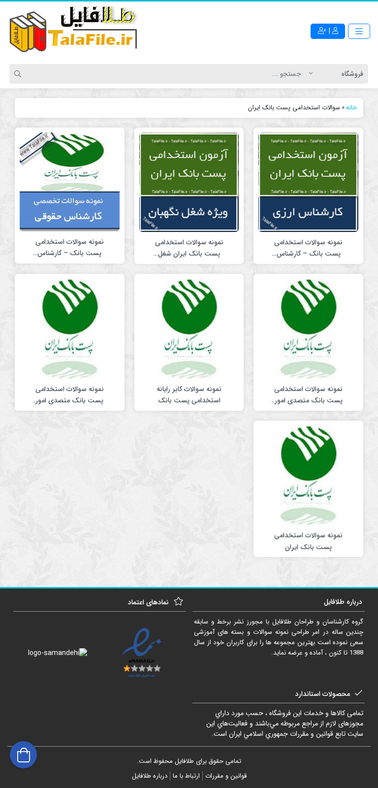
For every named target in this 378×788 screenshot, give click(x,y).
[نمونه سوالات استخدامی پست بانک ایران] (308, 474)
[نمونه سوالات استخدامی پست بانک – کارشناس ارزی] (308, 181)
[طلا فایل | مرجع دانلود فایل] (74, 31)
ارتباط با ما (186, 776)
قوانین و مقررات (226, 776)
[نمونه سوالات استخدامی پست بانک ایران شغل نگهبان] (189, 181)
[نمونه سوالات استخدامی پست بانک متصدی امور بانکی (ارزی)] (70, 328)
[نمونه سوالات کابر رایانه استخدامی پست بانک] (189, 328)
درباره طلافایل (149, 776)
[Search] (19, 74)
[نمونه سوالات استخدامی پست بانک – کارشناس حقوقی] (70, 181)
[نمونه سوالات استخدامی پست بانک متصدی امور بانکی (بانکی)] (308, 328)
